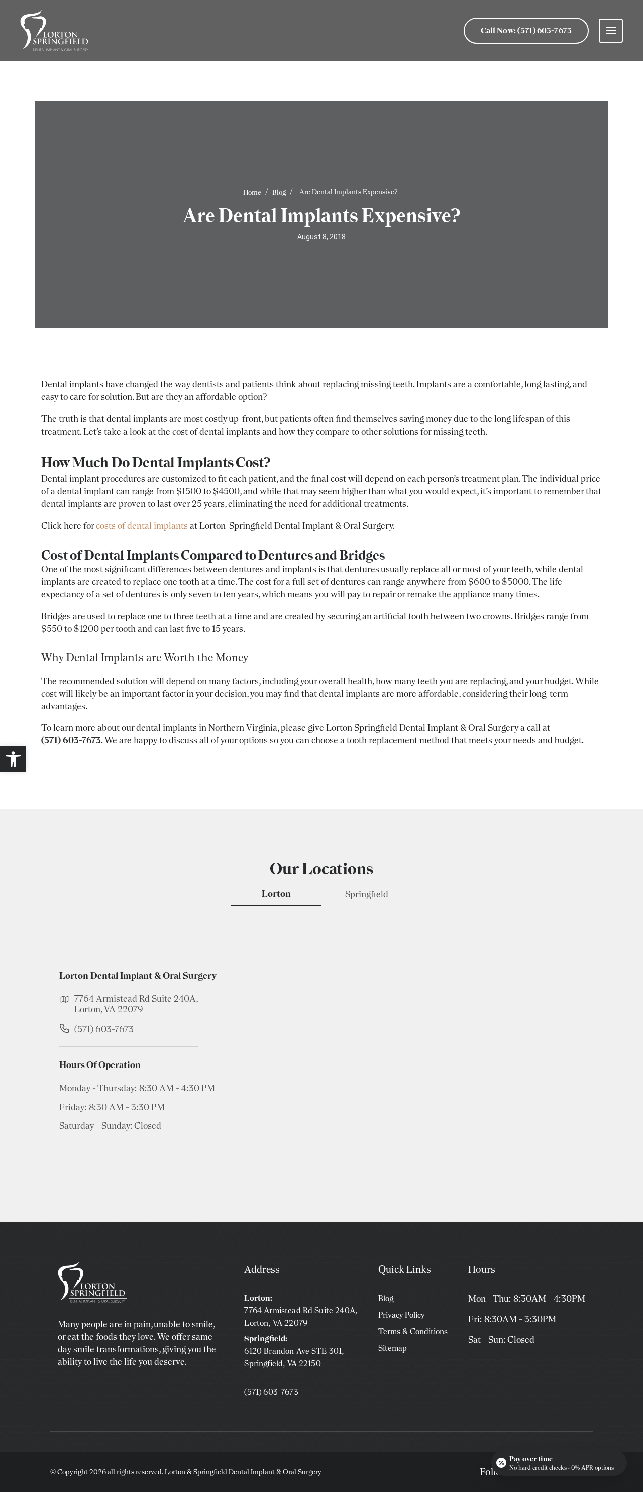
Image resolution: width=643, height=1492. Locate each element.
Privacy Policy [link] (401, 1315)
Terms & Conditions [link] (413, 1331)
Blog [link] (279, 192)
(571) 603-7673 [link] (104, 1029)
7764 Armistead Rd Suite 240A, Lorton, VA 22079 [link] (136, 1004)
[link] (13, 759)
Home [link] (252, 192)
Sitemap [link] (392, 1348)
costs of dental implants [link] (142, 525)
